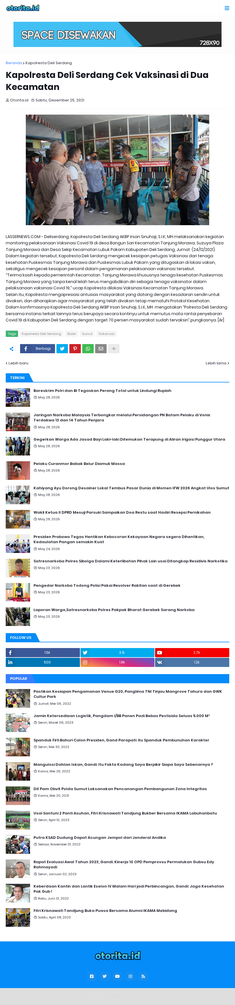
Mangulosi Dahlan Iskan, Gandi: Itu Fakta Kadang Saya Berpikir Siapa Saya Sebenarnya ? (123, 764)
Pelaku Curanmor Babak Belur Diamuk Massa (79, 463)
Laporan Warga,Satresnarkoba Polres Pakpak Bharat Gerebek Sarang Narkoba (114, 610)
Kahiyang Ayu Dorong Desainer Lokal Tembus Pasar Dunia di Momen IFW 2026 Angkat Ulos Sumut (131, 488)
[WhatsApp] (88, 348)
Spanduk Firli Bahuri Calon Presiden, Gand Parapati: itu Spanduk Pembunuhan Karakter (121, 740)
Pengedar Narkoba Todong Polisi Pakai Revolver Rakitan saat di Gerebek (107, 585)
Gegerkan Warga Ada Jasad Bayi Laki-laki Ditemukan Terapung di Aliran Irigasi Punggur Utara (129, 439)
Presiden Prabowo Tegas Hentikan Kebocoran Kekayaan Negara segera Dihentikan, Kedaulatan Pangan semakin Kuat (119, 539)
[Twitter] (62, 348)
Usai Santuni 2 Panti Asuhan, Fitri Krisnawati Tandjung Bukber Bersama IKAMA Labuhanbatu (125, 813)
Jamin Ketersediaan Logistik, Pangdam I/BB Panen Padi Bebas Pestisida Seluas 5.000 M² (122, 716)
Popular (18, 678)
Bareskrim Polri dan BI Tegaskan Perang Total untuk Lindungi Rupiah (102, 390)
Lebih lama (216, 363)
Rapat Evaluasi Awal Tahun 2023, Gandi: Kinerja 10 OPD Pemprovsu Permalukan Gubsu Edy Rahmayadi (124, 864)
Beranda (14, 63)
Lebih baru (18, 363)
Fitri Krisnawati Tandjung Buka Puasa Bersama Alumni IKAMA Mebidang (105, 910)
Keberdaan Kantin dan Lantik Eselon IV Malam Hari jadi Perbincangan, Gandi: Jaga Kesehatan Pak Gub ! (129, 889)
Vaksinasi (106, 333)
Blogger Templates (128, 995)
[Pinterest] (75, 348)
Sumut (87, 333)
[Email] (101, 348)
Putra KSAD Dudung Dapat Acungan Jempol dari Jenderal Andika (100, 837)
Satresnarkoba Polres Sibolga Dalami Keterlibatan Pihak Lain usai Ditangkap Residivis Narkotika (131, 561)
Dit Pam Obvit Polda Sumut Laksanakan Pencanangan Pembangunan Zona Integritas (120, 789)
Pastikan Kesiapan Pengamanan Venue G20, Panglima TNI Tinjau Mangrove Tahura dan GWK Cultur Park (128, 694)
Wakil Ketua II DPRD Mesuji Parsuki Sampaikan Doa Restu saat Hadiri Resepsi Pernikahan (122, 512)
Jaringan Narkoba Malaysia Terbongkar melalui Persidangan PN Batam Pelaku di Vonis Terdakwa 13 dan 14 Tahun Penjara (122, 418)
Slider (71, 333)
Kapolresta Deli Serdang (49, 63)
